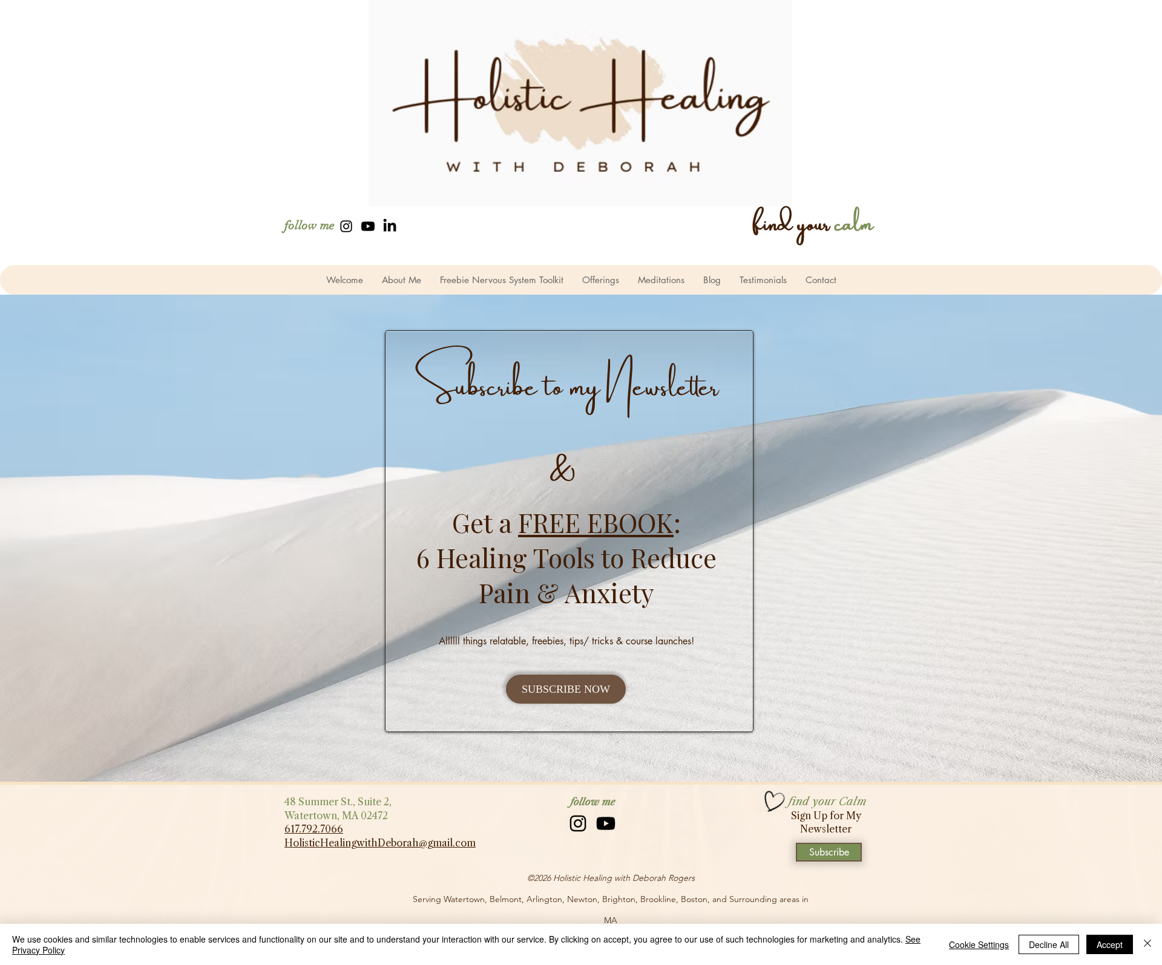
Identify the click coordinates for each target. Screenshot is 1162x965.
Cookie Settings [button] (979, 944)
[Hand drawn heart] (773, 802)
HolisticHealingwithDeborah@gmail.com (380, 843)
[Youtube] (368, 226)
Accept (1110, 944)
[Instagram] (346, 226)
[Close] (1147, 944)
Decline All (1049, 944)
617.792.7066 (313, 829)
